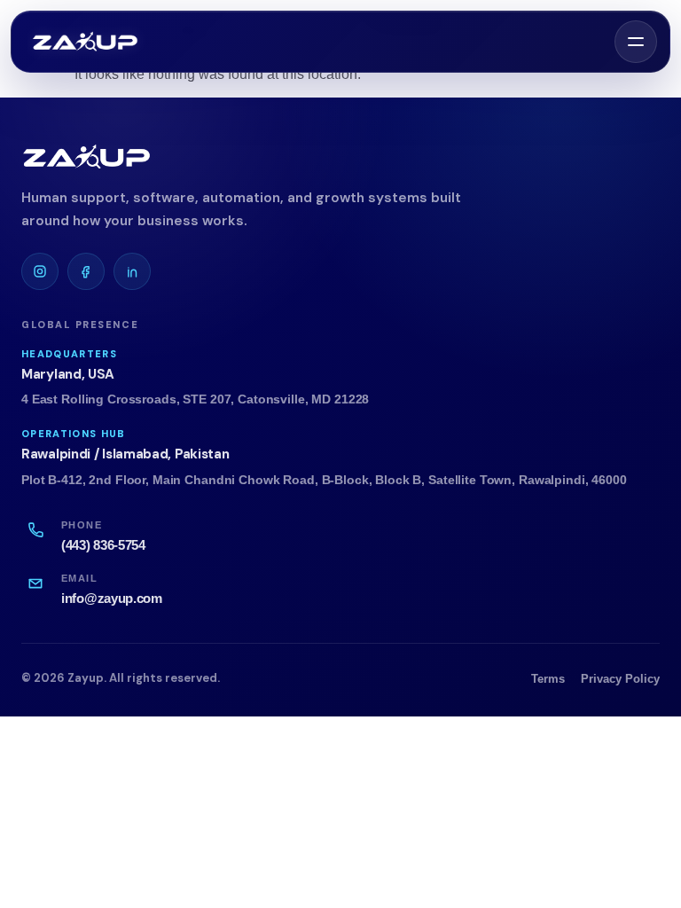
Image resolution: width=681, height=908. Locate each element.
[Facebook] (86, 271)
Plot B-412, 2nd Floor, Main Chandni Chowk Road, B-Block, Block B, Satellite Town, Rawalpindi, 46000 (324, 480)
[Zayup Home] (86, 42)
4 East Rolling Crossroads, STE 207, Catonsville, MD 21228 (195, 399)
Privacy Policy (620, 679)
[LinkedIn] (132, 271)
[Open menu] (635, 41)
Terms (548, 679)
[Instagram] (40, 271)
